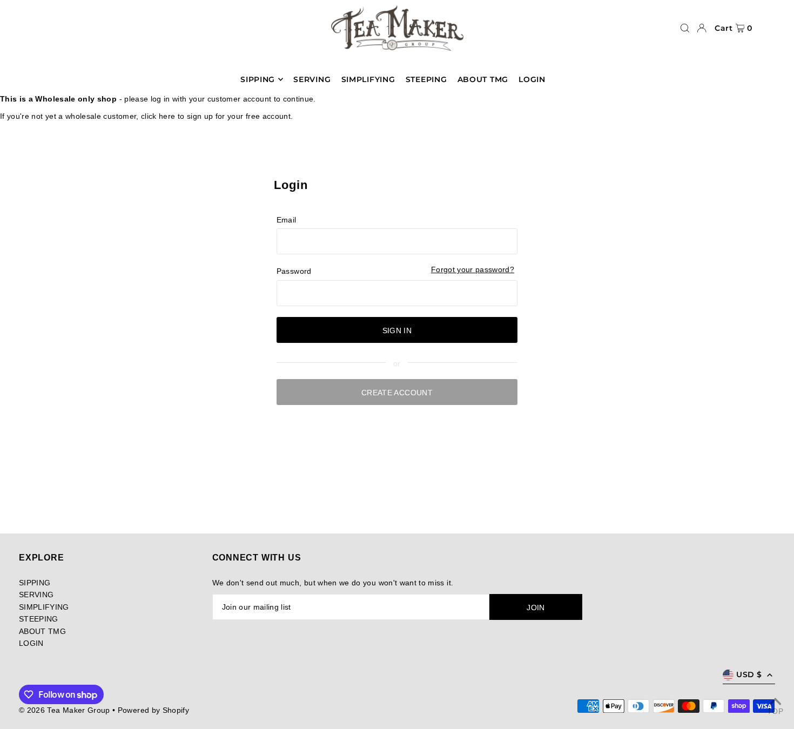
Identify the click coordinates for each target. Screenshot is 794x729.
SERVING (36, 594)
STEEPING (38, 619)
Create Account (397, 392)
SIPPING (34, 582)
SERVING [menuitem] (312, 79)
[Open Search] (685, 28)
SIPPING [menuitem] (257, 79)
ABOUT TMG (42, 631)
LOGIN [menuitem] (532, 79)
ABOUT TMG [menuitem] (482, 79)
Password (294, 271)
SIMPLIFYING (44, 607)
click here (158, 116)
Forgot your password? (472, 269)
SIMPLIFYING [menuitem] (368, 79)
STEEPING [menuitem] (426, 79)
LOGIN (31, 643)
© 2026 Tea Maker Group (64, 710)
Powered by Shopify (153, 710)
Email (287, 219)
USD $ (749, 674)
